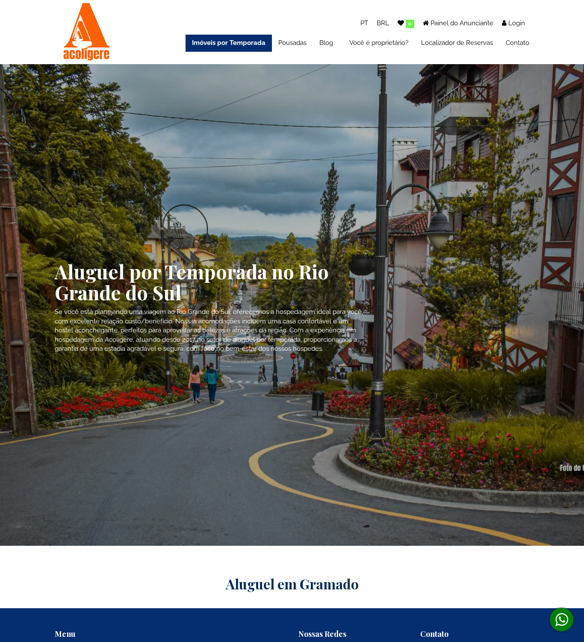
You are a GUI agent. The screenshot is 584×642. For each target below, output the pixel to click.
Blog (326, 43)
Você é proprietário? (378, 43)
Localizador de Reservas (457, 43)
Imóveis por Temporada (228, 43)
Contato (517, 43)
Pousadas (292, 43)
